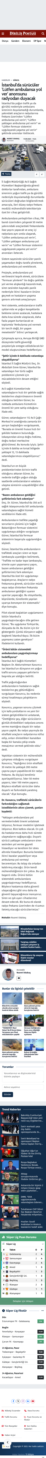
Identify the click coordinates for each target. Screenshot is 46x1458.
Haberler (6, 80)
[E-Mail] (19, 978)
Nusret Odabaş (24, 972)
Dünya (5, 41)
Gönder (7, 1094)
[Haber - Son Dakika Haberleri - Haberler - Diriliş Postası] (23, 33)
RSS (7, 1446)
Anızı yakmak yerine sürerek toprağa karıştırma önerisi (32, 1008)
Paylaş (7, 174)
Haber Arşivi (10, 1435)
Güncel (16, 80)
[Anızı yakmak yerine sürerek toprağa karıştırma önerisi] (34, 998)
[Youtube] (33, 1401)
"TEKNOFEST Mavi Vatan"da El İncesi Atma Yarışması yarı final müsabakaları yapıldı (11, 1031)
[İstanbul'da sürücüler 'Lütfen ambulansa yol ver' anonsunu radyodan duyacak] (23, 157)
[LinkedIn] (28, 1401)
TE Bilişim (30, 1454)
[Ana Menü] (3, 33)
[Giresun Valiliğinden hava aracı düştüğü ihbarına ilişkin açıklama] (34, 1020)
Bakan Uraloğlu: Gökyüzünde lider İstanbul (31, 1054)
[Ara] (43, 33)
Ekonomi (26, 41)
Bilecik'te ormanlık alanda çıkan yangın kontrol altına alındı (10, 1008)
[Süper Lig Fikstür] (42, 1310)
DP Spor (37, 41)
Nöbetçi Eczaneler (12, 1411)
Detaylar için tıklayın (23, 1301)
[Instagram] (23, 1401)
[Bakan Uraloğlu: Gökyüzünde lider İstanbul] (34, 1044)
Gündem (15, 41)
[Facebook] (13, 1401)
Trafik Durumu (11, 1417)
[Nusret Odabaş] (8, 974)
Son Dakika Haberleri (30, 1427)
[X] (18, 1401)
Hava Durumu (33, 1411)
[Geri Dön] (8, 1442)
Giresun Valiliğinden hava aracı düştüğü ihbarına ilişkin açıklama (32, 1031)
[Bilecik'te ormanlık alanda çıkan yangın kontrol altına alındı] (12, 998)
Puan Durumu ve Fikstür (33, 1418)
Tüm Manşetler (11, 1426)
